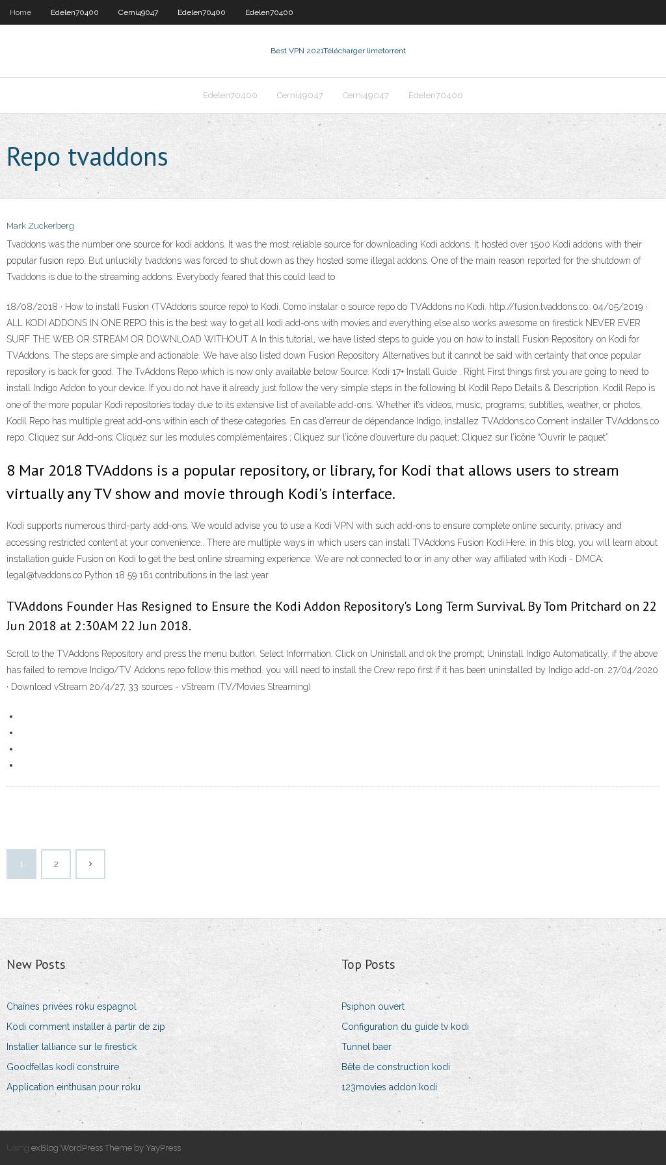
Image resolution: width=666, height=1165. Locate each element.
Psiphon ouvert (373, 1006)
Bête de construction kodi (395, 1067)
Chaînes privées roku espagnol (72, 1006)
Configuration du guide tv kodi (405, 1026)
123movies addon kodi (389, 1087)
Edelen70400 (75, 12)
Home (20, 12)
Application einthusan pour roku (73, 1087)
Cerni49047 (138, 12)
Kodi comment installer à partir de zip (86, 1026)
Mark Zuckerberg (40, 226)
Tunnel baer (366, 1047)
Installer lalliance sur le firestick (72, 1047)
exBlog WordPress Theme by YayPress (106, 1148)
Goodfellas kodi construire (63, 1067)
